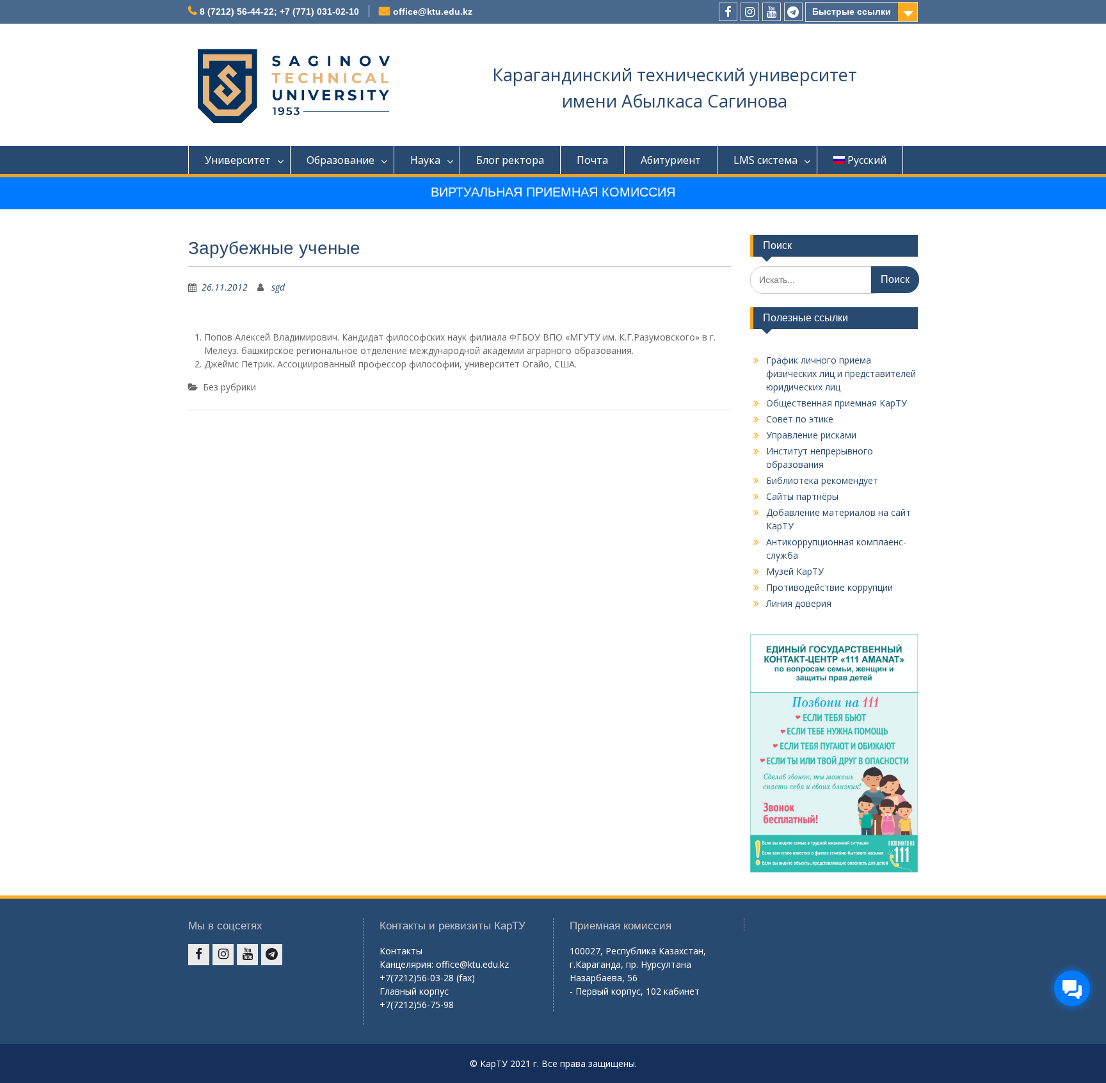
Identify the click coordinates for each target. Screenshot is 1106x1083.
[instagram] (750, 12)
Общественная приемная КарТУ (836, 403)
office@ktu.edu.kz (432, 11)
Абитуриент (671, 160)
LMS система (765, 160)
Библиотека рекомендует (822, 480)
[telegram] (793, 12)
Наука (425, 160)
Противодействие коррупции (829, 587)
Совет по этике (799, 419)
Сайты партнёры (802, 496)
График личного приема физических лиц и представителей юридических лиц (841, 373)
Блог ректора (510, 160)
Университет (238, 160)
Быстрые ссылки (851, 11)
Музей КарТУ (795, 571)
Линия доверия (798, 603)
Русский (866, 160)
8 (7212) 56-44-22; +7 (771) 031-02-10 (279, 11)
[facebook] (728, 12)
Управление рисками (811, 435)
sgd (278, 287)
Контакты (401, 951)
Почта (592, 160)
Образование (340, 160)
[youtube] (771, 12)
